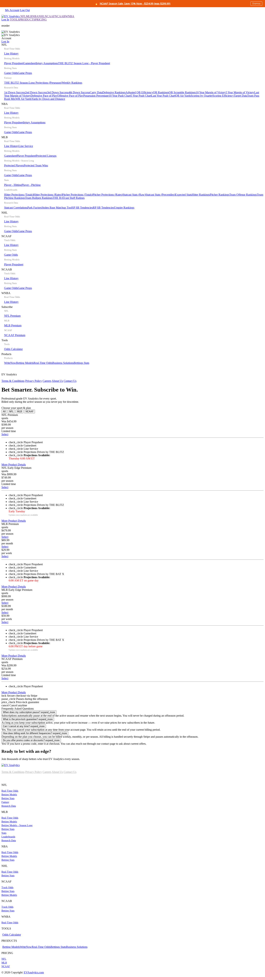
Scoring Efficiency (223, 95)
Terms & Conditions (13, 380)
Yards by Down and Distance (48, 98)
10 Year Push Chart (120, 95)
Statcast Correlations (15, 207)
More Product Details (13, 464)
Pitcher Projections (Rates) (108, 194)
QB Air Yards (183, 95)
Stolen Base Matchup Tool (57, 207)
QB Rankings (161, 92)
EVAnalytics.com (34, 972)
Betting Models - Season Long (16, 825)
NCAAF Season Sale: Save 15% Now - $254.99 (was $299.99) (135, 3)
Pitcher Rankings (219, 194)
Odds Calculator (13, 349)
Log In (5, 19)
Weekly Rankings (72, 82)
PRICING (41, 19)
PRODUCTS (27, 19)
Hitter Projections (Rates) (47, 194)
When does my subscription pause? (29, 712)
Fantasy (5, 802)
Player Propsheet (13, 63)
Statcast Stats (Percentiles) (160, 194)
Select (4, 434)
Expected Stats (183, 194)
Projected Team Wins (36, 165)
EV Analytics (38, 377)
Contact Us (70, 380)
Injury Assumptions (47, 63)
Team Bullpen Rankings (39, 197)
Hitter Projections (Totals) (18, 194)
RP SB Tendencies (103, 207)
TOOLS (14, 19)
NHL (42, 16)
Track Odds (7, 887)
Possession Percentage (96, 95)
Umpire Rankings (124, 207)
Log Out (25, 10)
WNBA (69, 16)
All (4, 411)
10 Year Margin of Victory (211, 92)
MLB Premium (12, 325)
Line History (11, 53)
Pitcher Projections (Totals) (77, 194)
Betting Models (25, 362)
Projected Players (14, 165)
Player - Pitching (31, 184)
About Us (57, 380)
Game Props (25, 73)
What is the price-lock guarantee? (28, 719)
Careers (47, 380)
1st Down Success (14, 92)
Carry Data (96, 92)
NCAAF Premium (14, 335)
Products (45, 358)
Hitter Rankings (201, 194)
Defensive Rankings (113, 92)
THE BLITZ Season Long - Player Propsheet (84, 63)
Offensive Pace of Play (70, 95)
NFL (23, 16)
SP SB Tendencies (82, 207)
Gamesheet (29, 63)
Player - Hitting (13, 184)
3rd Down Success (58, 92)
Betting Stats (7, 798)
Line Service (26, 146)
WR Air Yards (24, 98)
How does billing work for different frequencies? (35, 733)
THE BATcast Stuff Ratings (69, 197)
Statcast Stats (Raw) (134, 194)
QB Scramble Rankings (182, 92)
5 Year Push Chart (141, 95)
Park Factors (34, 207)
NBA (35, 16)
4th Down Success (79, 92)
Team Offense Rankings (243, 194)
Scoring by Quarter (202, 95)
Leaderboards (8, 836)
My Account (12, 10)
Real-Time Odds (43, 362)
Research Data (8, 806)
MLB (29, 16)
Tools (12, 345)
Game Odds (11, 73)
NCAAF (50, 16)
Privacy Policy (33, 380)
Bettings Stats (81, 362)
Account (6, 40)
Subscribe (13, 321)
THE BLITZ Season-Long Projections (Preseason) (33, 82)
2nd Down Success (36, 92)
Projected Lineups (46, 155)
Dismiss (256, 3)
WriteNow (10, 362)
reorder (5, 25)
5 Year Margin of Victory (240, 92)
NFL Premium (12, 315)
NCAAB (60, 16)
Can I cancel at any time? (24, 726)
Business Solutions (63, 362)
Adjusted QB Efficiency (139, 92)
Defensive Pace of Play (44, 95)
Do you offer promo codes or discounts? (31, 740)
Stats (3, 833)
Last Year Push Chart (163, 95)
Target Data (240, 95)
